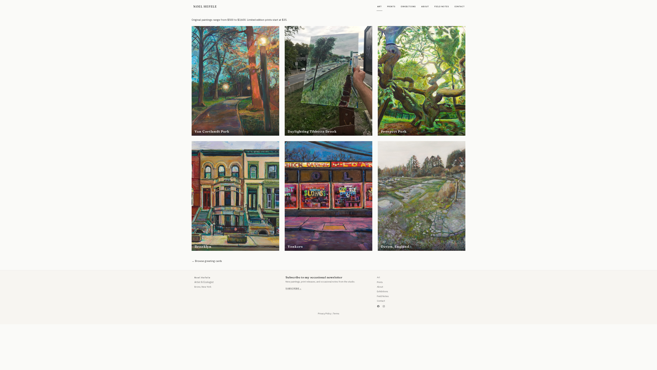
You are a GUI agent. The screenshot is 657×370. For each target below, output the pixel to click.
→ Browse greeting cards (207, 261)
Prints (380, 282)
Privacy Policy (324, 313)
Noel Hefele (205, 6)
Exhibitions (382, 291)
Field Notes (383, 296)
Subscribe (292, 288)
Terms (336, 313)
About (380, 286)
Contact (381, 300)
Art (378, 277)
